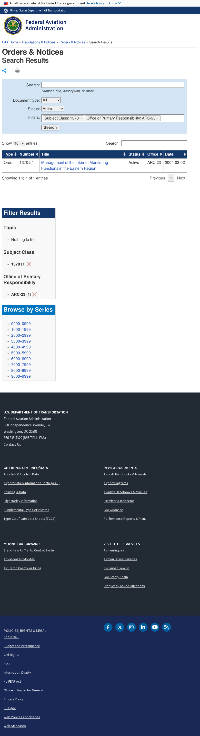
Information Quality (17, 672)
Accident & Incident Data (21, 474)
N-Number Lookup (116, 568)
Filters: (34, 117)
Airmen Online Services (120, 559)
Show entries (20, 143)
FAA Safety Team (116, 577)
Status (134, 154)
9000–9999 (21, 376)
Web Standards (15, 726)
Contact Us (12, 444)
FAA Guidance (113, 510)
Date (169, 154)
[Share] (4, 71)
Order (9, 163)
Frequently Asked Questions (124, 586)
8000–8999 (21, 371)
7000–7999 (21, 365)
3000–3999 (21, 341)
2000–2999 (21, 335)
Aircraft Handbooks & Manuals (125, 474)
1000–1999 (21, 330)
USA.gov (10, 708)
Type (8, 154)
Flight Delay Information (21, 501)
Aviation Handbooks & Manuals (125, 492)
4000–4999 (21, 347)
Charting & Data (15, 492)
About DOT (11, 637)
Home (10, 42)
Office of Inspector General (23, 690)
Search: (33, 85)
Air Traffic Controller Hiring (22, 568)
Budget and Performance (22, 646)
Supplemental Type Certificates (26, 510)
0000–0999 (21, 324)
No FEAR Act (12, 681)
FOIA (7, 663)
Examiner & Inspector (119, 501)
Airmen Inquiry (114, 550)
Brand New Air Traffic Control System (30, 550)
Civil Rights (11, 654)
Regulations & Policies (38, 42)
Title (45, 154)
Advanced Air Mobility (19, 559)
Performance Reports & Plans (125, 518)
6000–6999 (21, 359)
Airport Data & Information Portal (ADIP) (32, 483)
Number (27, 154)
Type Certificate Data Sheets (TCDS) (29, 518)
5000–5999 (21, 353)
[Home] (35, 26)
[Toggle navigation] (191, 26)
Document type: (26, 100)
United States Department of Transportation (38, 10)
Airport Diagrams (116, 483)
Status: (34, 109)
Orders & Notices (72, 42)
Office (152, 154)
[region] (94, 159)
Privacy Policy (14, 699)
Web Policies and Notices (22, 717)
